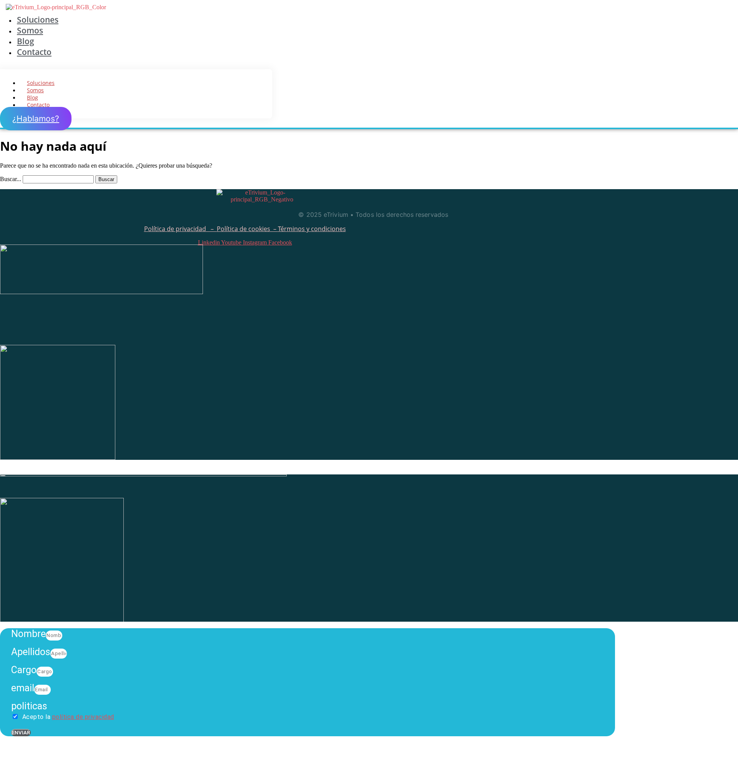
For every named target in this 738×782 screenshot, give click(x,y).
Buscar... (10, 179)
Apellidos (30, 651)
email (22, 688)
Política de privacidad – (180, 229)
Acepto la (67, 716)
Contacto (34, 52)
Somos (30, 30)
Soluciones (37, 19)
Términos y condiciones (312, 229)
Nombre (28, 633)
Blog (25, 41)
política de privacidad (83, 716)
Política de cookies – (247, 229)
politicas (29, 706)
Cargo (24, 670)
